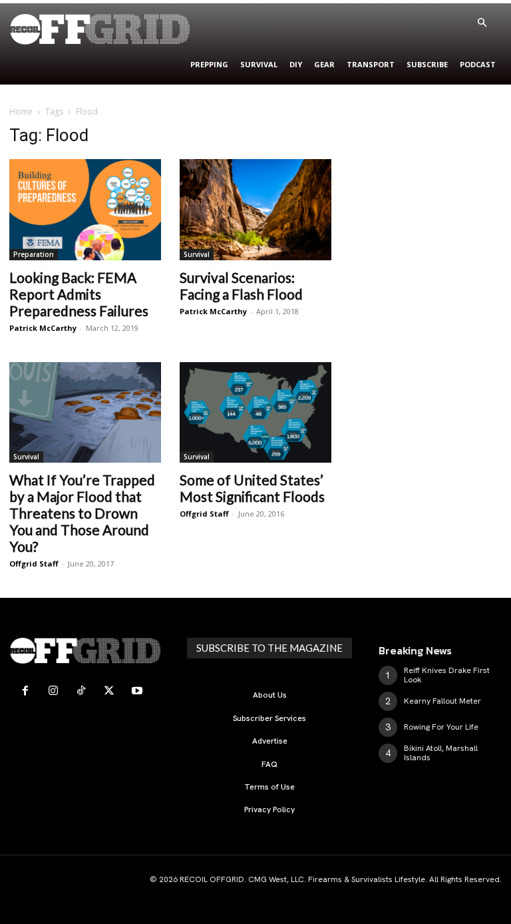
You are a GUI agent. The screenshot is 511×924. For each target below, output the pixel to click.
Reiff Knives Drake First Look (447, 675)
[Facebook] (25, 691)
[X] (109, 691)
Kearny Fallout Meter (442, 701)
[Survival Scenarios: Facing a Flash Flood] (255, 209)
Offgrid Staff (34, 564)
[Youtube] (137, 691)
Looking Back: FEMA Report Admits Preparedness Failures (78, 294)
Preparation (33, 254)
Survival (197, 254)
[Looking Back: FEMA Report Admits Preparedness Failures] (85, 209)
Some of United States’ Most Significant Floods (252, 488)
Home (21, 111)
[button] (482, 23)
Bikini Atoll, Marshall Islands (441, 753)
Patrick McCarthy (43, 328)
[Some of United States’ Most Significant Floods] (255, 412)
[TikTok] (81, 691)
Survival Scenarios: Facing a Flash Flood (241, 285)
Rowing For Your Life (441, 727)
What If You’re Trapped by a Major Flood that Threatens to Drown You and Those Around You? (82, 513)
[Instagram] (53, 691)
